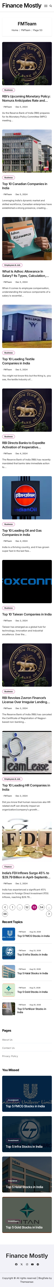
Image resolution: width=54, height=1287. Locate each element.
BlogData (43, 1278)
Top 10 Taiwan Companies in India (27, 614)
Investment (13, 1100)
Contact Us (8, 1047)
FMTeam (8, 107)
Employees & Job (12, 265)
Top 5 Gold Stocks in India (32, 991)
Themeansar (26, 1281)
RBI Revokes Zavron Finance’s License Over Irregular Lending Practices (24, 702)
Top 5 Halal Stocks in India (32, 973)
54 (41, 907)
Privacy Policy (10, 1056)
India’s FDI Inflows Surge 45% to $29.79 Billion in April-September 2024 (26, 877)
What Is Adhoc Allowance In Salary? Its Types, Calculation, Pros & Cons (24, 275)
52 (27, 907)
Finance (8, 866)
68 (4, 913)
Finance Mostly (21, 5)
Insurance (12, 1181)
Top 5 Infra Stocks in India (32, 954)
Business (8, 90)
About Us (7, 1039)
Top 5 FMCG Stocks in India (33, 935)
